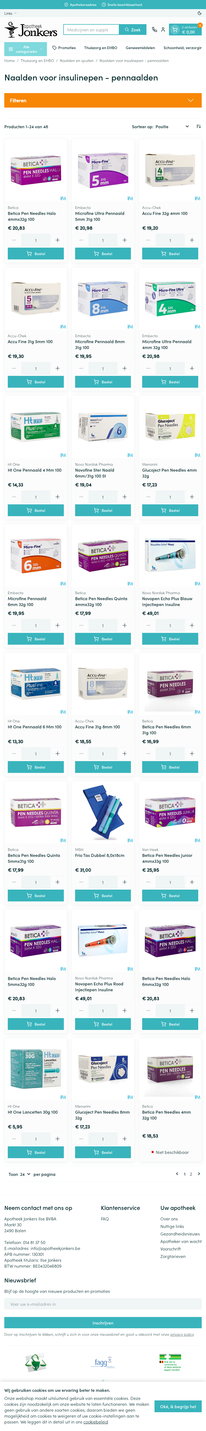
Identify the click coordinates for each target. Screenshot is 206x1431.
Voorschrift (170, 1249)
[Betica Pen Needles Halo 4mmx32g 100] (36, 170)
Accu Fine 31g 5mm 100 (30, 341)
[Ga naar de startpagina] (31, 29)
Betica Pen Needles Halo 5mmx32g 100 (32, 981)
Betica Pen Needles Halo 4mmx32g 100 (32, 216)
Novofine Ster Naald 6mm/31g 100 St (94, 473)
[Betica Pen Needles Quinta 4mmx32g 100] (103, 555)
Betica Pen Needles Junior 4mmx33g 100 (167, 858)
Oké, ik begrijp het (178, 1406)
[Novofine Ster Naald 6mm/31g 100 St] (103, 427)
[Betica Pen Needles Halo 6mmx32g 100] (170, 940)
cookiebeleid (95, 1422)
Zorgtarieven (173, 1256)
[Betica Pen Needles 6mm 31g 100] (170, 684)
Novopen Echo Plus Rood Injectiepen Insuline (99, 986)
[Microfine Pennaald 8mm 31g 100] (103, 298)
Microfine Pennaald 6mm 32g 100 (27, 601)
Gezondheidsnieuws (180, 1233)
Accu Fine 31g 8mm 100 (97, 726)
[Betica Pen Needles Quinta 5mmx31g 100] (36, 812)
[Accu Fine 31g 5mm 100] (36, 298)
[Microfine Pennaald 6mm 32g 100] (36, 555)
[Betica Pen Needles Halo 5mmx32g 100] (36, 940)
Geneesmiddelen (140, 47)
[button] (103, 100)
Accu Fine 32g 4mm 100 (164, 213)
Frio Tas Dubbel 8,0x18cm (99, 855)
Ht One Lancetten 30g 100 (33, 1112)
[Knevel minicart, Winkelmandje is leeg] (175, 29)
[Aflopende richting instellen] (198, 126)
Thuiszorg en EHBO (100, 47)
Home (9, 60)
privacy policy (182, 1334)
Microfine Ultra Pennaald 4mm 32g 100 (167, 344)
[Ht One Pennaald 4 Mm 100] (36, 427)
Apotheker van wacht (181, 1241)
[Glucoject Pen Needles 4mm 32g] (170, 427)
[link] (178, 1174)
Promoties (67, 47)
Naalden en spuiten (77, 60)
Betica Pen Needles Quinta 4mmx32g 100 (101, 601)
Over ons (169, 1218)
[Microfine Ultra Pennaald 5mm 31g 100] (103, 170)
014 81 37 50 (34, 1242)
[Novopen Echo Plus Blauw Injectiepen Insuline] (170, 555)
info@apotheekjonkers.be (55, 1248)
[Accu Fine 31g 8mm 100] (103, 684)
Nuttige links (172, 1226)
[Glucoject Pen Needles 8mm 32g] (103, 1069)
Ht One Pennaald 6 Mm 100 (34, 726)
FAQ (105, 1218)
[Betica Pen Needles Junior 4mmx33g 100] (170, 812)
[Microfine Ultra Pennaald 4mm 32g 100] (170, 298)
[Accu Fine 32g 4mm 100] (170, 170)
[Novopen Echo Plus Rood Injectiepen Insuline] (103, 940)
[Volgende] (198, 1174)
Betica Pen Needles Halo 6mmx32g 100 (166, 981)
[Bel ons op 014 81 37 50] (154, 29)
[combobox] (91, 29)
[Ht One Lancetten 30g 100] (36, 1069)
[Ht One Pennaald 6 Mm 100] (36, 684)
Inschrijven (103, 1323)
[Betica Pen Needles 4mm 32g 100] (170, 1069)
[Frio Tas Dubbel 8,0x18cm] (103, 812)
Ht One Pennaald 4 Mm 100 (34, 470)
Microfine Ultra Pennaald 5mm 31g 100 (99, 216)
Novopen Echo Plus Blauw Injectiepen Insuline (167, 601)
